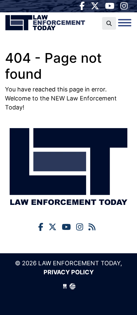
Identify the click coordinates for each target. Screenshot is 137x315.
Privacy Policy (69, 272)
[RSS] (91, 227)
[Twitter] (95, 6)
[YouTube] (109, 6)
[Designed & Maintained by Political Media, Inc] (65, 286)
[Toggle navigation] (125, 22)
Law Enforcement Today (45, 25)
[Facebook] (82, 6)
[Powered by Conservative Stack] (72, 286)
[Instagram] (124, 6)
